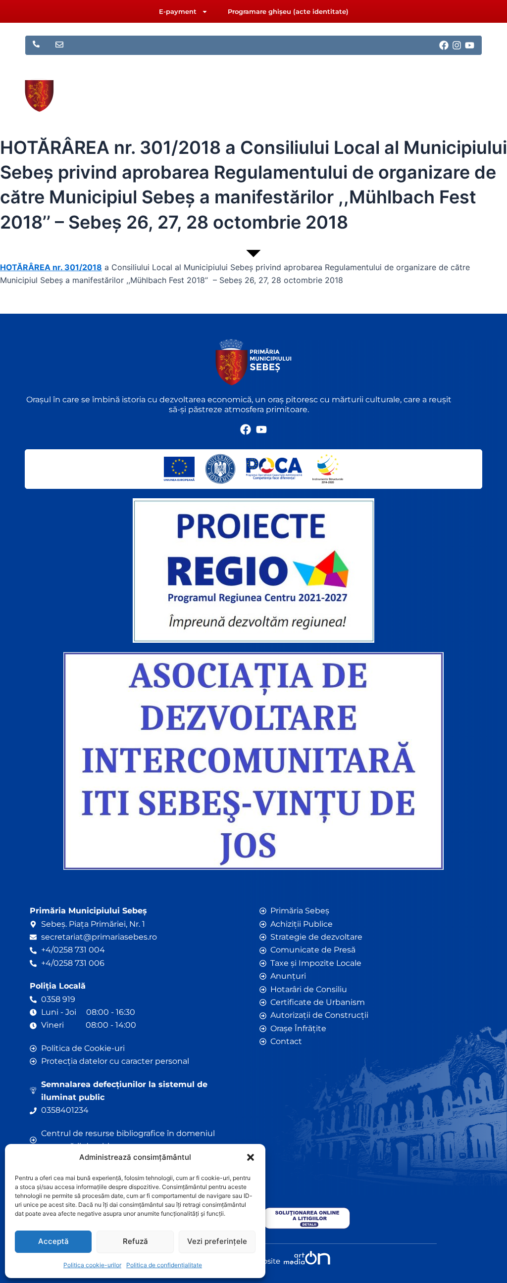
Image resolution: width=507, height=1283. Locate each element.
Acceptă (53, 1241)
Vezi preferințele (217, 1241)
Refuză (135, 1241)
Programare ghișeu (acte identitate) (288, 11)
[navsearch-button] (444, 89)
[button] (250, 1157)
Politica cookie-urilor (92, 1265)
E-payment (178, 11)
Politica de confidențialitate (164, 1265)
